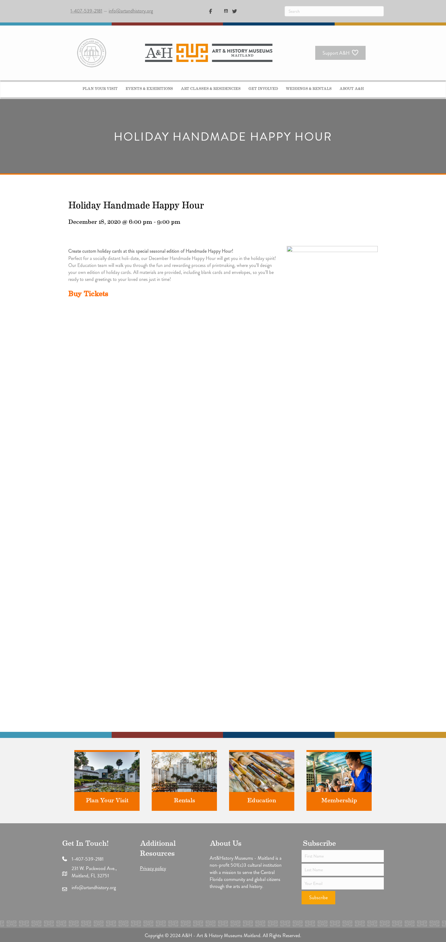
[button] (318, 897)
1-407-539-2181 (86, 10)
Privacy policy (153, 868)
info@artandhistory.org (131, 10)
